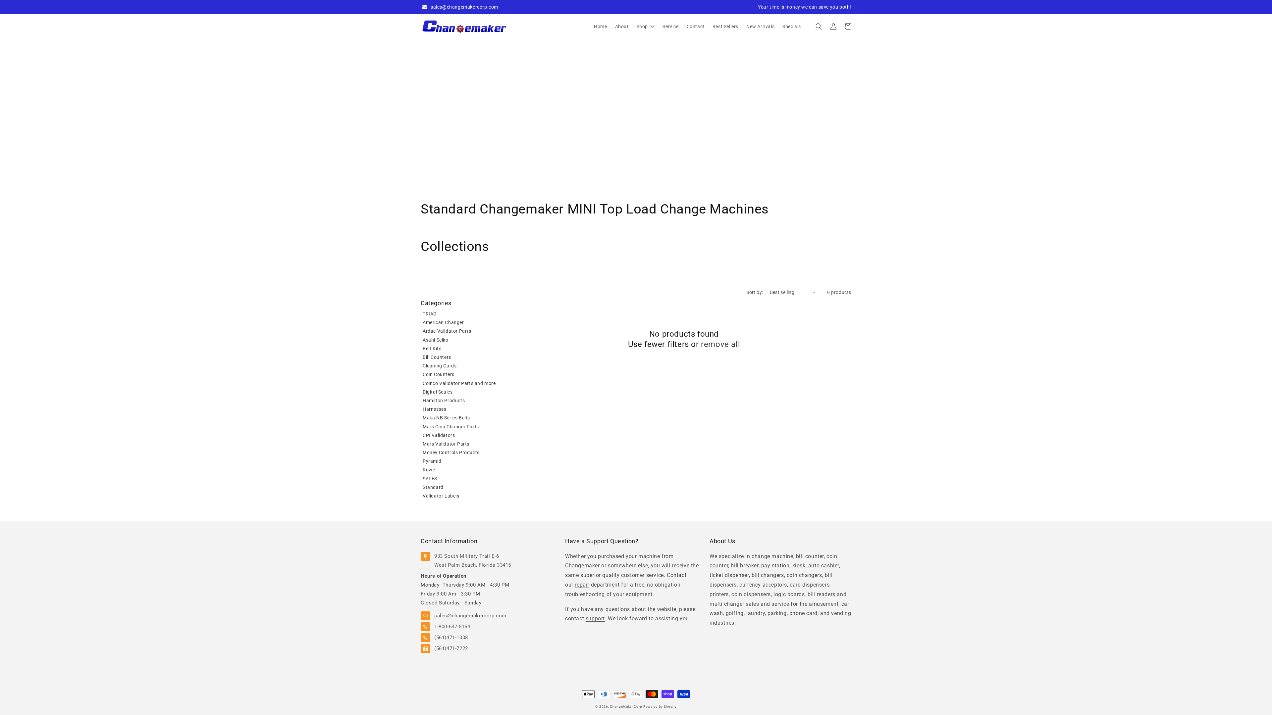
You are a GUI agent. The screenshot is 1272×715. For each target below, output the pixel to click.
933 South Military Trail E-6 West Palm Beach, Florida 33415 (472, 560)
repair (582, 585)
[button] (819, 26)
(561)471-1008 (451, 638)
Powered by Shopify (660, 706)
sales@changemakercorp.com (464, 7)
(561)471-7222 (451, 648)
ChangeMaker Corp (626, 706)
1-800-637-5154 (452, 627)
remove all (720, 344)
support (595, 618)
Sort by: (754, 292)
